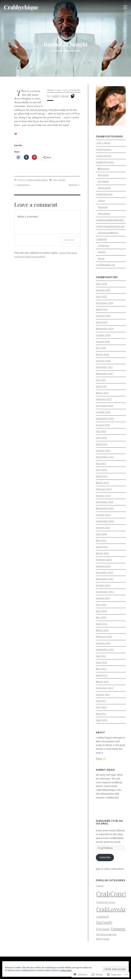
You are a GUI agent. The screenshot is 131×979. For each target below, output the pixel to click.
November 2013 (104, 579)
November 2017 (104, 373)
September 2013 (105, 592)
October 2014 (103, 515)
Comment (69, 240)
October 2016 (103, 412)
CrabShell (101, 239)
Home (45, 180)
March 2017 (102, 393)
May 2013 (101, 617)
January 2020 (103, 316)
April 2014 (101, 547)
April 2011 (101, 720)
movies (61, 180)
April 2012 (101, 675)
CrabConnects (103, 156)
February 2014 (104, 559)
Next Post (73, 185)
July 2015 (101, 463)
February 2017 (104, 399)
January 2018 (103, 361)
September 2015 (105, 457)
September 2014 (105, 521)
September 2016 (105, 418)
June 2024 (101, 284)
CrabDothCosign (105, 162)
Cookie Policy (66, 970)
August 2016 (103, 425)
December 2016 (104, 406)
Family (101, 252)
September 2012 (105, 649)
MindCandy (104, 188)
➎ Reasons (103, 168)
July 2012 (101, 656)
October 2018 (103, 335)
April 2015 (101, 476)
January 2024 (103, 290)
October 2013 (103, 585)
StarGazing (104, 213)
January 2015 (103, 495)
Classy (101, 200)
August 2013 (103, 598)
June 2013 (101, 611)
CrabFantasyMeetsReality (110, 220)
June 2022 (101, 296)
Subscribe (105, 857)
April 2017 (101, 386)
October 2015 (103, 450)
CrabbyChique (60, 96)
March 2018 (102, 354)
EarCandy (103, 175)
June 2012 (101, 662)
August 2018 (103, 341)
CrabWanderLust (105, 265)
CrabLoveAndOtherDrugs (110, 226)
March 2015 (102, 482)
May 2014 (101, 540)
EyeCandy (103, 181)
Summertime (23, 185)
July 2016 (101, 431)
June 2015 (101, 470)
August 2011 (103, 694)
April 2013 (101, 624)
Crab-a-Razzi (103, 143)
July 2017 (101, 380)
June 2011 (101, 707)
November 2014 (104, 508)
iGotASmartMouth (108, 233)
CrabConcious (34, 180)
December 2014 (104, 502)
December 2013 (104, 572)
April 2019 (101, 322)
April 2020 (101, 309)
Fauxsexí (103, 207)
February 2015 (104, 489)
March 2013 (102, 630)
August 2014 (103, 527)
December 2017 (104, 367)
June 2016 (101, 437)
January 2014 (103, 566)
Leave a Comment (71, 89)
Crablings (103, 245)
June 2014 (101, 534)
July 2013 (101, 604)
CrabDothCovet (104, 194)
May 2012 (101, 669)
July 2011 (101, 701)
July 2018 (101, 348)
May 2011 (101, 714)
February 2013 (104, 636)
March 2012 (102, 681)
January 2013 (103, 643)
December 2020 (104, 303)
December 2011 (104, 688)
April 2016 (101, 444)
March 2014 (102, 553)
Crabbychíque (21, 7)
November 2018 (104, 328)
